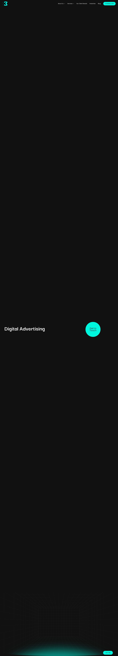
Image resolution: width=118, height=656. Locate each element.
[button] (64, 3)
